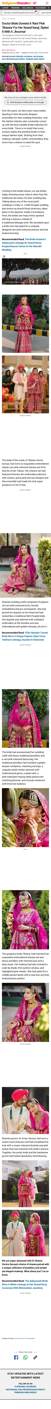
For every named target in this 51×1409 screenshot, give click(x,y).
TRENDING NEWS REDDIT (35, 59)
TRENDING (15, 8)
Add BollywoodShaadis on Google (27, 102)
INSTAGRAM (38, 56)
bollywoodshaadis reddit (31, 1389)
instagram (11, 1389)
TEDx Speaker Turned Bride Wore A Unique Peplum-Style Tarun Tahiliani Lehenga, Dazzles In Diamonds (25, 636)
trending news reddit (25, 1392)
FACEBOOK (28, 56)
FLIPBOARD (18, 56)
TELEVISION (40, 8)
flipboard (20, 1386)
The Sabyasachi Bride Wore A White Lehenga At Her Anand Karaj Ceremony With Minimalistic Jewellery (25, 1284)
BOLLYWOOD (27, 8)
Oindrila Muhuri (9, 50)
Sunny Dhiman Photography (25, 1338)
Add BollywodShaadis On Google (19, 13)
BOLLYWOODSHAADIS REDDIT (13, 59)
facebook (31, 1386)
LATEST (5, 8)
